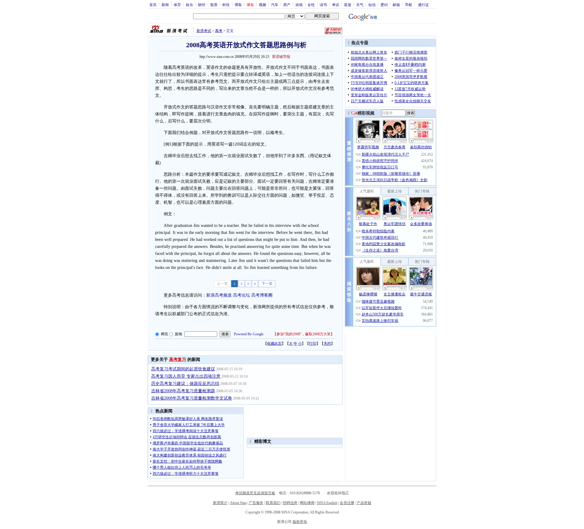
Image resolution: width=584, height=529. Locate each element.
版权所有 (300, 522)
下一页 (267, 283)
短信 (372, 4)
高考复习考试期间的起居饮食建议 (183, 369)
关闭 (327, 343)
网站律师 (307, 503)
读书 (323, 4)
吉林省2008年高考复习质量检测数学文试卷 (191, 398)
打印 (312, 343)
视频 (262, 4)
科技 (226, 4)
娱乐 (189, 4)
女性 (311, 4)
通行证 (423, 4)
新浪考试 (203, 31)
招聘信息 (290, 503)
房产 (286, 4)
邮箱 (396, 4)
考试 (335, 4)
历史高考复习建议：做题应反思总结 (185, 383)
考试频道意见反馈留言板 (255, 493)
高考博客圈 (262, 295)
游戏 (299, 4)
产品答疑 (364, 503)
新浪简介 (220, 503)
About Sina (238, 503)
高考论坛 (241, 295)
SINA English (327, 503)
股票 (213, 4)
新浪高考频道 (219, 295)
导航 (408, 4)
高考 (218, 31)
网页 (164, 334)
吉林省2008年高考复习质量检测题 (183, 391)
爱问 (384, 4)
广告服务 (256, 503)
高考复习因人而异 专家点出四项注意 (186, 376)
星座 (347, 4)
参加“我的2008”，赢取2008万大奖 (303, 334)
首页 (153, 4)
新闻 (165, 4)
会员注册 (347, 503)
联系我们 (273, 503)
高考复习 (177, 359)
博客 (238, 4)
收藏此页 (274, 343)
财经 (201, 4)
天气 (359, 4)
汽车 (274, 4)
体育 (177, 4)
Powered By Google (248, 334)
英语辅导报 (281, 57)
